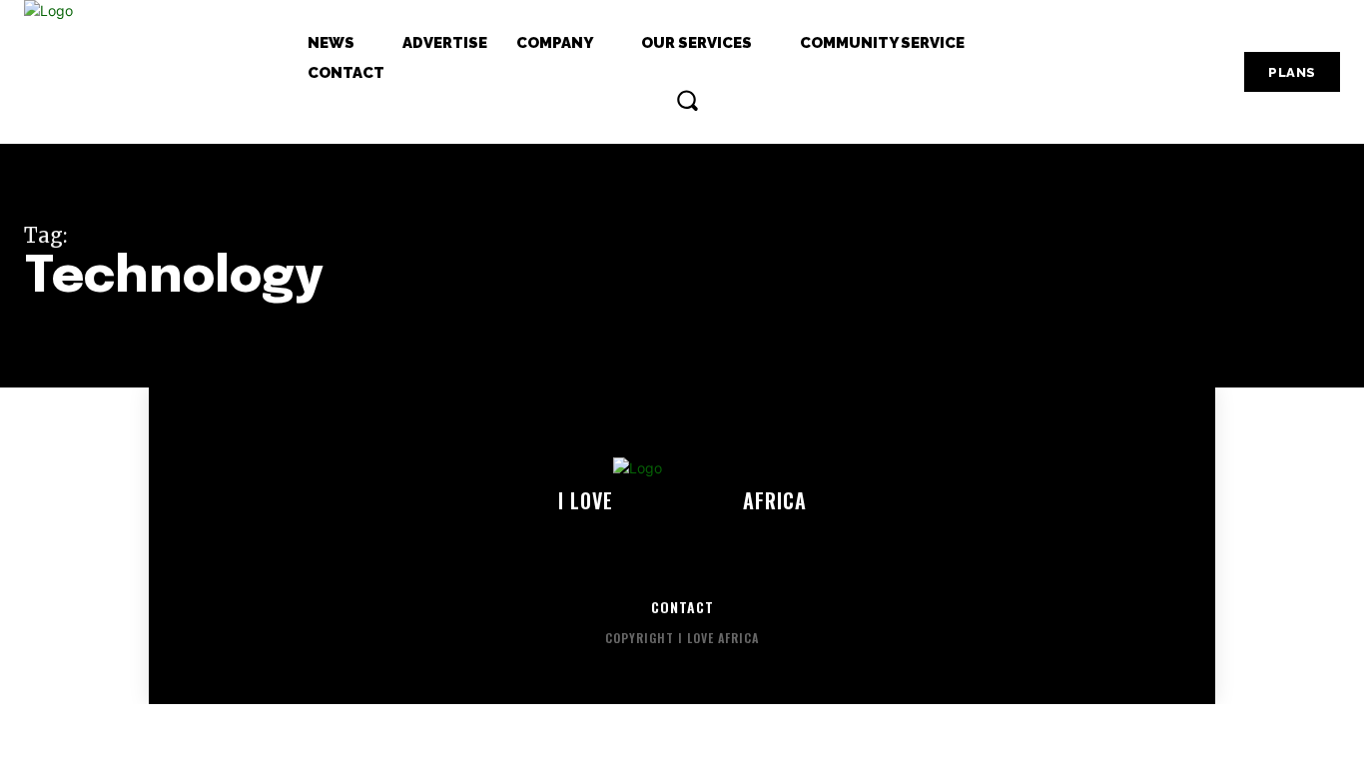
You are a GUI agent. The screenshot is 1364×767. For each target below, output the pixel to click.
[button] (687, 100)
